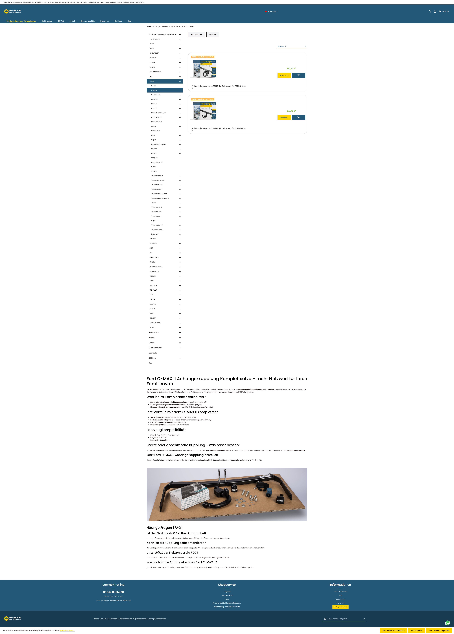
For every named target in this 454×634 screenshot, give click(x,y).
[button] (180, 34)
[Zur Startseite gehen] (347, 11)
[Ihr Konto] (323, 11)
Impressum (340, 603)
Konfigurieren (416, 630)
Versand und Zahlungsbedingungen (227, 603)
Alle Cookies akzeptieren (439, 630)
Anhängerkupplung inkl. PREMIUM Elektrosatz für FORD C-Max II (219, 87)
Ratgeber (227, 591)
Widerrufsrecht (340, 591)
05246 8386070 (113, 592)
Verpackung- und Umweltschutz (227, 607)
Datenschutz (340, 599)
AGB (340, 595)
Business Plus (227, 595)
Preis (211, 34)
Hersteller (195, 34)
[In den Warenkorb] (298, 75)
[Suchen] (318, 11)
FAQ (227, 599)
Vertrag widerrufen (340, 607)
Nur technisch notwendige (393, 630)
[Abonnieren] (364, 618)
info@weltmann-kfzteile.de (120, 600)
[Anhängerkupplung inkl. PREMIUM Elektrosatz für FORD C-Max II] (204, 69)
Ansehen (283, 75)
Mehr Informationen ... (67, 631)
